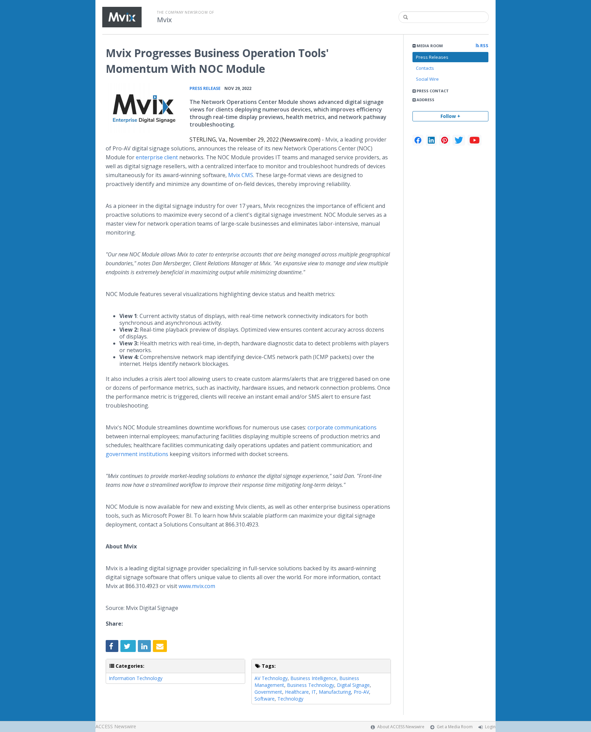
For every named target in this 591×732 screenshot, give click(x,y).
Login (490, 727)
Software (264, 698)
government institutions (137, 454)
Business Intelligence (313, 678)
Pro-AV (361, 692)
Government (268, 692)
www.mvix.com (197, 586)
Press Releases (432, 57)
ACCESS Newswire (115, 726)
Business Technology (310, 685)
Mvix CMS (240, 175)
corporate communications (342, 427)
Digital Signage (353, 685)
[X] (458, 140)
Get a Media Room (455, 727)
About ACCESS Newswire (400, 727)
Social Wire (427, 79)
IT (314, 692)
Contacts (425, 68)
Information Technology (135, 678)
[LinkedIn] (431, 140)
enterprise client (157, 157)
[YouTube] (475, 140)
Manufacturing (335, 692)
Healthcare (297, 692)
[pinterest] (444, 140)
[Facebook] (417, 140)
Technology (290, 698)
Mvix (164, 19)
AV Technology (271, 678)
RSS (483, 45)
